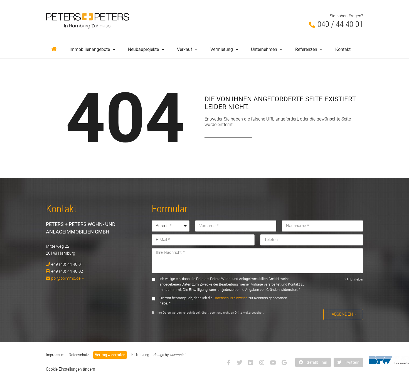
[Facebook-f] (228, 362)
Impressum (55, 354)
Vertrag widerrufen (110, 354)
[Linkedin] (250, 362)
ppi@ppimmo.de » (67, 278)
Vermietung (221, 49)
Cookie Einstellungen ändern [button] (70, 369)
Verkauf (184, 49)
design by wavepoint (170, 354)
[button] (313, 362)
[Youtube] (273, 362)
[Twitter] (239, 362)
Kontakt (343, 49)
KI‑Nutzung (140, 354)
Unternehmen (264, 49)
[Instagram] (261, 362)
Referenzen (306, 49)
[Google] (284, 362)
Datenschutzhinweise (230, 298)
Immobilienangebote (90, 49)
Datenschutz (79, 354)
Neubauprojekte (143, 49)
